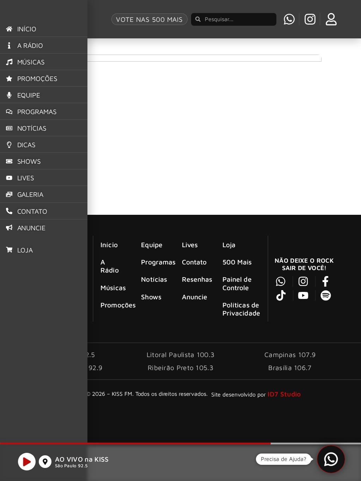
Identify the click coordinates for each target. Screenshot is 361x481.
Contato (194, 262)
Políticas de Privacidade (241, 309)
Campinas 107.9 (290, 354)
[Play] (27, 461)
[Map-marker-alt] (45, 461)
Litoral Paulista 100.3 (181, 354)
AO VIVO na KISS (82, 459)
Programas (155, 262)
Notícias (154, 279)
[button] (331, 459)
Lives (190, 245)
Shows (151, 297)
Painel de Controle (237, 283)
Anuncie (195, 297)
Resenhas (196, 279)
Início (109, 245)
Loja (228, 245)
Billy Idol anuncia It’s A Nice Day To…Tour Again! (117, 42)
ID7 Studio (284, 394)
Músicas (113, 287)
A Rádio (109, 266)
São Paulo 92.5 (71, 465)
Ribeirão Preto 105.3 (180, 367)
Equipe (152, 245)
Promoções (114, 305)
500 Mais (237, 262)
